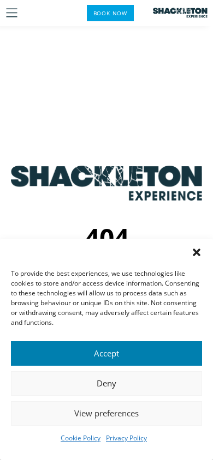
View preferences (106, 413)
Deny (106, 383)
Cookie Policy (80, 438)
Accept (106, 353)
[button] (196, 252)
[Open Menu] (11, 13)
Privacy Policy (126, 438)
